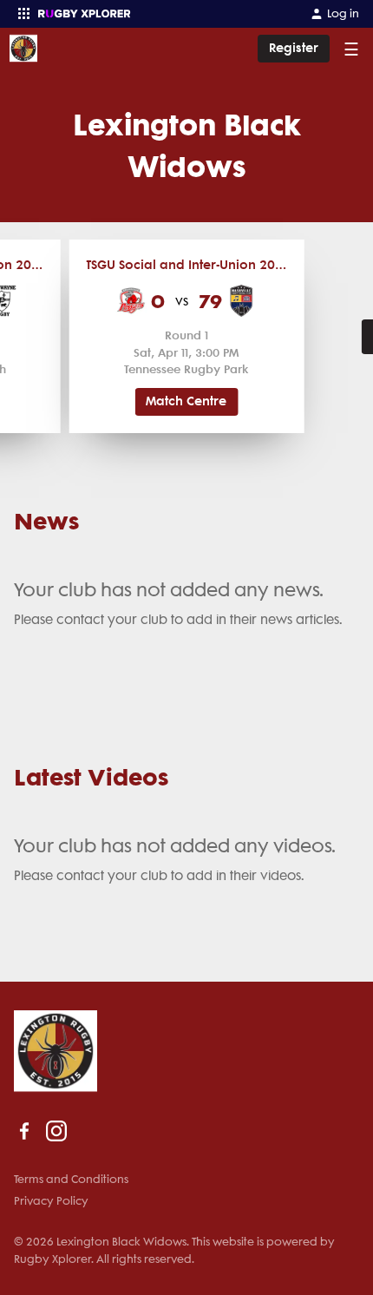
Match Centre (186, 401)
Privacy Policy (51, 1200)
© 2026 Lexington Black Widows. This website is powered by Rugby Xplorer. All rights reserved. (174, 1250)
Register (293, 48)
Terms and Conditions (71, 1179)
